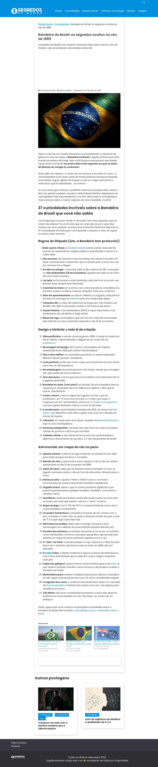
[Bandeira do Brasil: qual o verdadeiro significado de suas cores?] (79, 633)
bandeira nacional (77, 248)
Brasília (47, 553)
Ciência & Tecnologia (112, 10)
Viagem (142, 10)
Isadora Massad (65, 90)
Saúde (58, 10)
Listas (42, 718)
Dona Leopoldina (55, 585)
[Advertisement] (79, 69)
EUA (114, 563)
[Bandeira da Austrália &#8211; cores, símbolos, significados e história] (107, 633)
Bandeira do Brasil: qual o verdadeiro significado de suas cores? (78, 644)
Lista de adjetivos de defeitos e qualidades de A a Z (102, 721)
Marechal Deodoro (108, 420)
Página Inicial (45, 24)
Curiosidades (72, 10)
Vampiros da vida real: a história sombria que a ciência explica (52, 725)
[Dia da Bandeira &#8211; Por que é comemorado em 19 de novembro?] (51, 633)
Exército (75, 298)
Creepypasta (45, 715)
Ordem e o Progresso (104, 402)
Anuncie (15, 746)
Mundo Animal (90, 10)
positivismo (49, 343)
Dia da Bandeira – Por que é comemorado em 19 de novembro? (49, 644)
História (131, 10)
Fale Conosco (18, 742)
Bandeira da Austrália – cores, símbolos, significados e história (107, 643)
